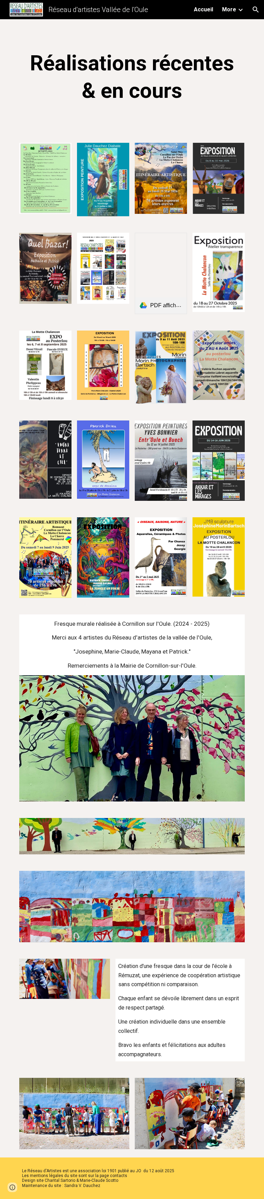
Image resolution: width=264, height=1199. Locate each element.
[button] (256, 9)
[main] (131, 77)
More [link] (229, 9)
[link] (161, 273)
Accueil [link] (203, 9)
